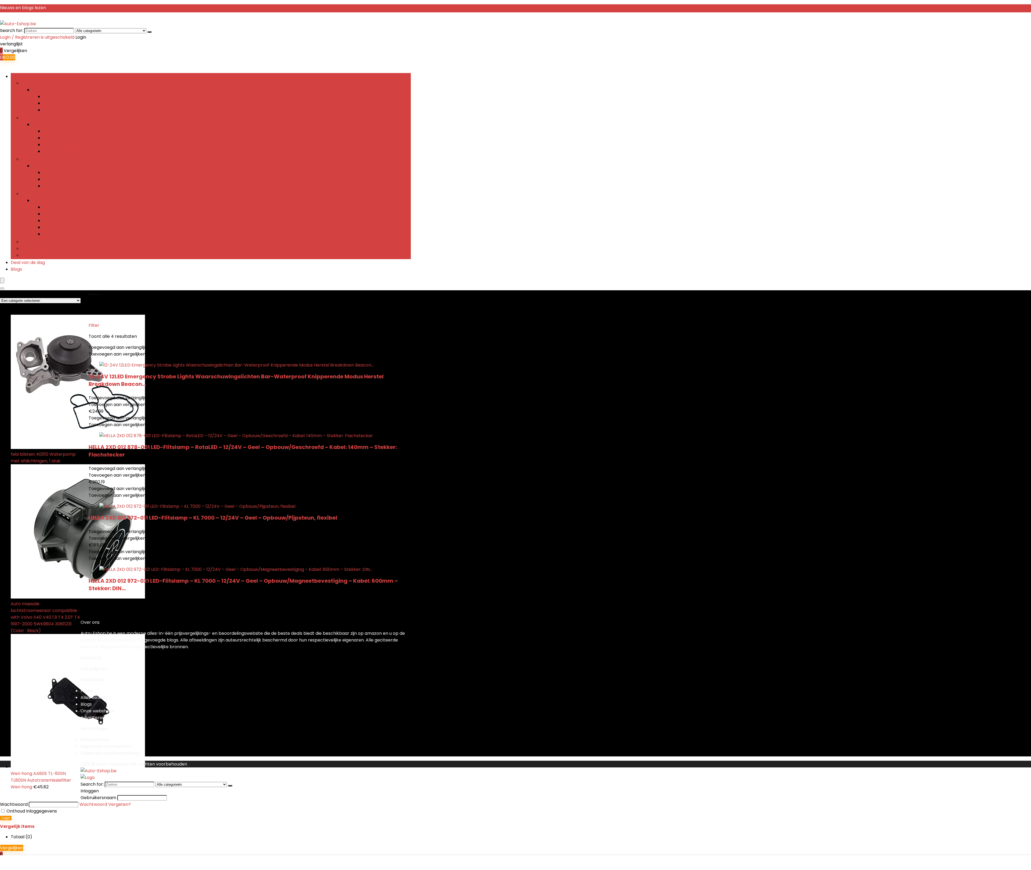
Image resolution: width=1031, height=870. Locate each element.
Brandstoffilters (59, 221)
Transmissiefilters (61, 234)
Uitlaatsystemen (38, 255)
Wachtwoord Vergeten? (105, 804)
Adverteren (93, 718)
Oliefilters (53, 214)
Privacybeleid (95, 740)
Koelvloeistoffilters (62, 227)
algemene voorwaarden (106, 746)
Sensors (29, 242)
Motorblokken (58, 172)
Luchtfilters (55, 207)
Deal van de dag (28, 262)
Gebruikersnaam (98, 798)
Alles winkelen (95, 697)
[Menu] (2, 280)
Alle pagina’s (94, 669)
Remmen (31, 248)
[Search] (2, 288)
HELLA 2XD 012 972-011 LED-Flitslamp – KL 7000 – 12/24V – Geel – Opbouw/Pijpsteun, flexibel (213, 517)
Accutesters (56, 103)
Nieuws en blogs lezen (23, 8)
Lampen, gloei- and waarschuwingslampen (66, 118)
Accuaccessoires (61, 110)
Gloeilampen (56, 131)
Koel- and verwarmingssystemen (78, 179)
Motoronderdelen (61, 186)
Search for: (11, 30)
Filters (27, 194)
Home (94, 294)
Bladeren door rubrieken (36, 76)
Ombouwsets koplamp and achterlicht (84, 145)
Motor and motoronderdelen (51, 159)
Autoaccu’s (55, 96)
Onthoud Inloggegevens (31, 811)
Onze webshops (97, 711)
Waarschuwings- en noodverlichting (81, 151)
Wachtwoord (14, 804)
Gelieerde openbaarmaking (110, 753)
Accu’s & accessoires (43, 83)
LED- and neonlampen (66, 138)
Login (6, 818)
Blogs (16, 269)
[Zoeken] (149, 32)
